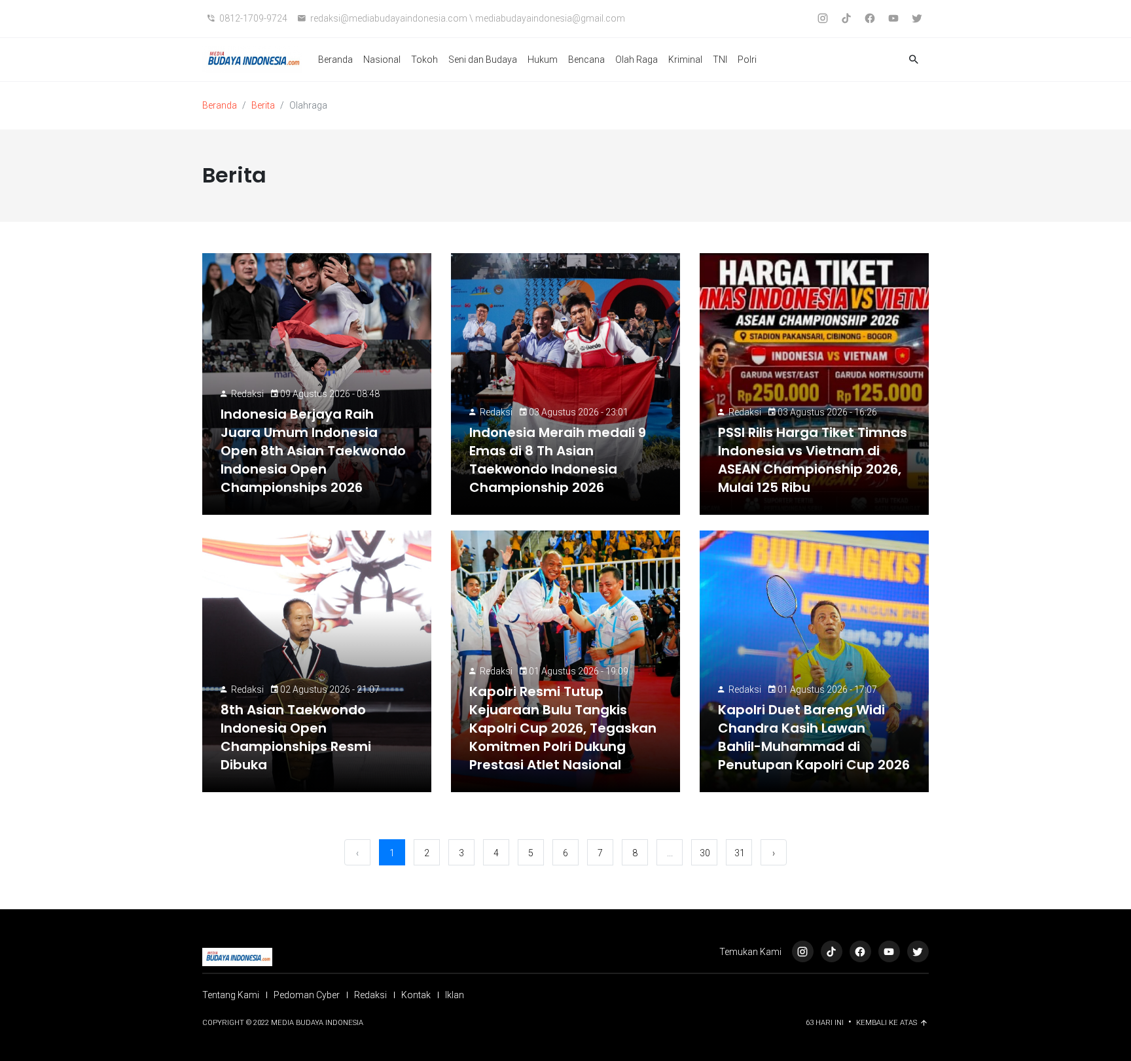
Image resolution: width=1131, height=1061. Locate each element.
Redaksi (247, 394)
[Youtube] (889, 951)
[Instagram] (803, 951)
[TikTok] (831, 951)
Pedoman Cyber (307, 995)
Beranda (335, 59)
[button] (914, 59)
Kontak (416, 995)
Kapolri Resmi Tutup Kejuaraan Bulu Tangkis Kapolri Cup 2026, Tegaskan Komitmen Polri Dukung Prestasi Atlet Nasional (562, 728)
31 (739, 853)
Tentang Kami (230, 995)
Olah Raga (636, 59)
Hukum (543, 59)
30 (705, 853)
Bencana (586, 59)
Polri (747, 59)
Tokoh (424, 59)
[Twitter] (918, 951)
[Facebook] (860, 951)
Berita (263, 105)
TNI (720, 59)
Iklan (454, 995)
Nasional (382, 59)
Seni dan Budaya (482, 59)
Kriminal (685, 59)
